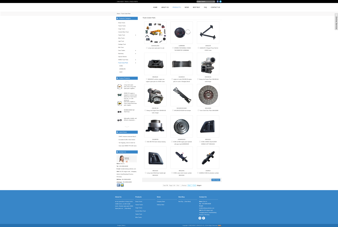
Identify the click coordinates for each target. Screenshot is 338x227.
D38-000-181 (155, 108)
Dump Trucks (121, 22)
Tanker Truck (121, 35)
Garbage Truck (122, 44)
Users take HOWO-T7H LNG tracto (127, 145)
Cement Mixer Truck (123, 32)
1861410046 (208, 108)
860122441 (181, 170)
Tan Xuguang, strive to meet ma (126, 142)
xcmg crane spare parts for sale (156, 48)
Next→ (190, 185)
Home (155, 7)
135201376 (208, 45)
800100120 (155, 77)
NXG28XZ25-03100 (182, 108)
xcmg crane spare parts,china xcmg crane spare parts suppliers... (130, 86)
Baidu (123, 225)
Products (177, 7)
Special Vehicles (122, 56)
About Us (165, 7)
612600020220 (181, 139)
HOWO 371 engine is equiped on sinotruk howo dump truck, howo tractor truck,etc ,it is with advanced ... (130, 97)
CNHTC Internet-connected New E (127, 136)
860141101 (208, 139)
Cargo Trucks (121, 29)
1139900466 (182, 45)
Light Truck (121, 41)
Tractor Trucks (122, 25)
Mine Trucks (121, 38)
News (187, 7)
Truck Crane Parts (126, 13)
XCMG (121, 66)
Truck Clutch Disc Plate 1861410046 (209, 110)
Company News (161, 201)
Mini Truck (121, 47)
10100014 (208, 170)
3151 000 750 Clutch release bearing (156, 141)
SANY (121, 72)
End (194, 185)
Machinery (121, 53)
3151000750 (155, 139)
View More (127, 208)
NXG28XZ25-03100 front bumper (182, 110)
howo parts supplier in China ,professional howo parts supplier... (130, 103)
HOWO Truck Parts (123, 59)
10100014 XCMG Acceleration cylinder (209, 173)
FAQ (205, 7)
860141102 (155, 170)
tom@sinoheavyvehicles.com (128, 169)
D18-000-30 (181, 77)
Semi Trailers (121, 50)
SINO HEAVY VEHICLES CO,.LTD (198, 225)
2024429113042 (155, 45)
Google (119, 225)
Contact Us (215, 7)
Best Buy (196, 7)
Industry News (160, 204)
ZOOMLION (122, 69)
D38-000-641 (208, 77)
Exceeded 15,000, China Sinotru (126, 139)
